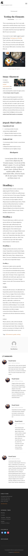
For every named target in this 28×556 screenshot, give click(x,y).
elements (10, 334)
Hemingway (13, 38)
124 (7, 334)
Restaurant (14, 11)
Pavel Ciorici (12, 361)
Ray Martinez (11, 19)
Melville (20, 38)
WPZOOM (16, 552)
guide (14, 334)
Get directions (4, 503)
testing (18, 334)
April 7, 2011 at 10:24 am (14, 363)
